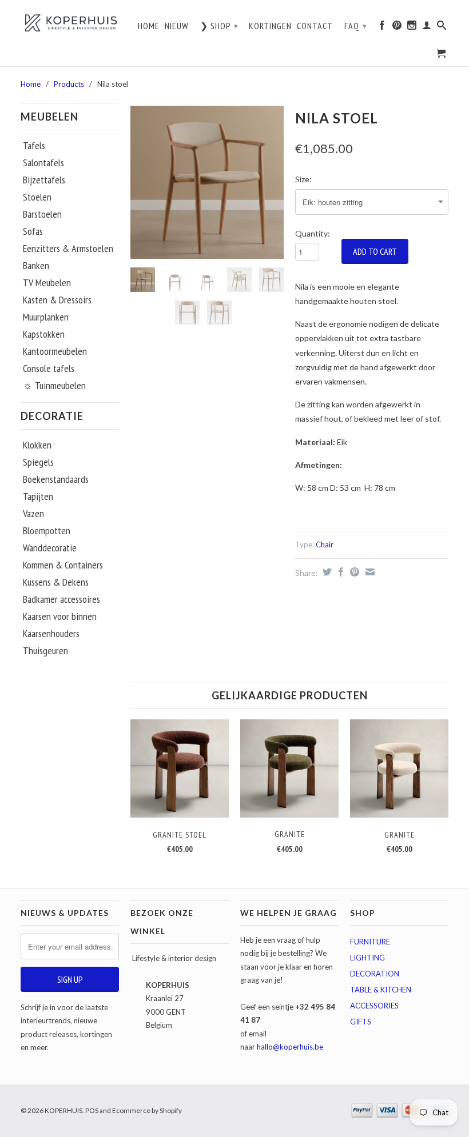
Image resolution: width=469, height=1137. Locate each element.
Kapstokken (44, 334)
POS (91, 1110)
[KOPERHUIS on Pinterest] (397, 28)
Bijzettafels (44, 180)
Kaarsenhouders (51, 633)
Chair (324, 544)
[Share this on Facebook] (339, 571)
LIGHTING (367, 957)
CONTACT (315, 26)
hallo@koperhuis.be (290, 1046)
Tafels (34, 146)
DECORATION (374, 973)
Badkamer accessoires (61, 599)
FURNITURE (370, 941)
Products (69, 84)
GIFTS (360, 1021)
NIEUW (177, 26)
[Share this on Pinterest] (353, 571)
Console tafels (48, 368)
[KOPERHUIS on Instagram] (412, 28)
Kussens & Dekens (56, 582)
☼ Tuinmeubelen (54, 386)
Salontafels (43, 163)
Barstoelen (42, 214)
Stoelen (37, 197)
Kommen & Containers (63, 565)
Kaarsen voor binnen (60, 616)
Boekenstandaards (56, 479)
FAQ (355, 25)
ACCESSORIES (374, 1005)
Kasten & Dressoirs (57, 300)
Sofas (33, 231)
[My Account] (427, 28)
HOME (149, 26)
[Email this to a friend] (369, 571)
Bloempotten (46, 531)
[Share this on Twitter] (326, 571)
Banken (36, 266)
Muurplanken (46, 317)
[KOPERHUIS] (70, 22)
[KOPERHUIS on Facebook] (382, 28)
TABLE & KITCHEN (380, 989)
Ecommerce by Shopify (147, 1110)
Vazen (33, 514)
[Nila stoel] (207, 182)
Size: (303, 179)
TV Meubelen (47, 283)
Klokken (37, 445)
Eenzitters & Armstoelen (68, 248)
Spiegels (38, 462)
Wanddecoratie (50, 548)
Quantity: (312, 233)
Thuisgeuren (45, 651)
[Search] (442, 28)
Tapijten (38, 496)
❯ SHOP (219, 25)
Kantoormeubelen (55, 351)
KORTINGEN (270, 26)
